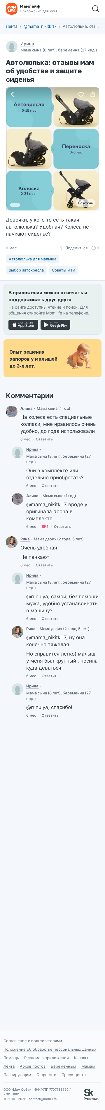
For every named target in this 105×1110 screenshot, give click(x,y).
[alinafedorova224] (12, 411)
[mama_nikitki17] (17, 452)
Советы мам (63, 270)
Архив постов (33, 1066)
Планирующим (17, 1074)
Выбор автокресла (26, 270)
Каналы (81, 1057)
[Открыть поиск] (95, 8)
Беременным (63, 1066)
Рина (25, 539)
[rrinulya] (12, 542)
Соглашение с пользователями (33, 1040)
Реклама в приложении (46, 1057)
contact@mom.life (43, 1099)
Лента (12, 26)
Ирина (27, 43)
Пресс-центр (74, 1074)
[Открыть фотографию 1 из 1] (52, 149)
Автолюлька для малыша (32, 259)
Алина (26, 408)
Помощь (11, 1057)
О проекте (46, 1074)
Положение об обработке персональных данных (50, 1049)
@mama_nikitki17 (40, 26)
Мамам (88, 1066)
